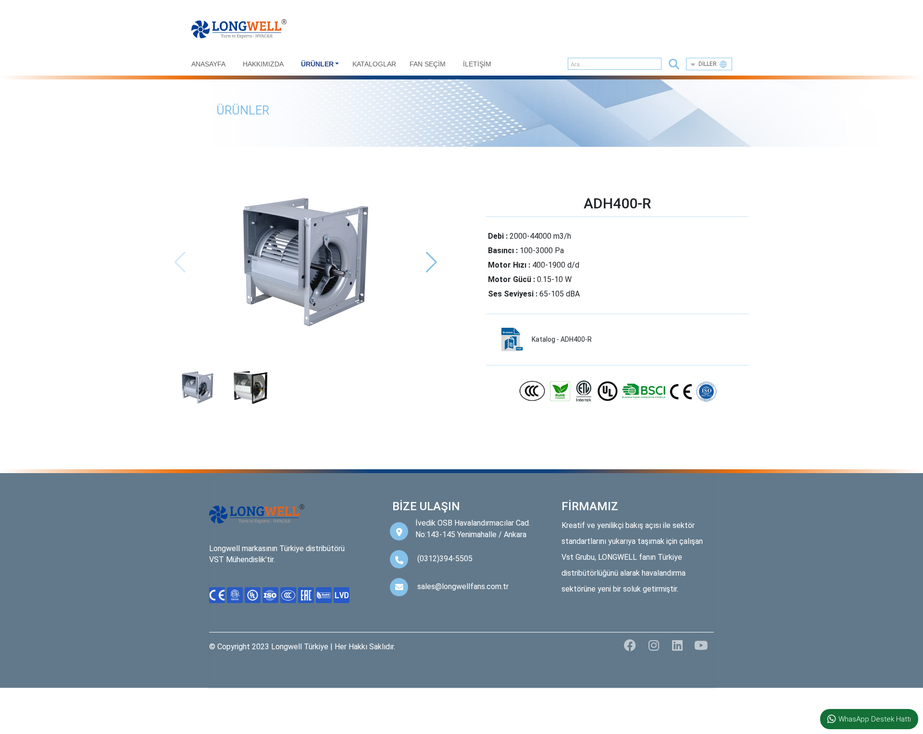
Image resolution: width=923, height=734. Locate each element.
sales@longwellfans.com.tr (463, 586)
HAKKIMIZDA (263, 64)
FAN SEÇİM (428, 64)
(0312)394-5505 (445, 558)
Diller (709, 64)
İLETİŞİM (477, 64)
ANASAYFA (208, 64)
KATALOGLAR (374, 64)
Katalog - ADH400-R (562, 339)
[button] (674, 64)
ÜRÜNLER (317, 64)
